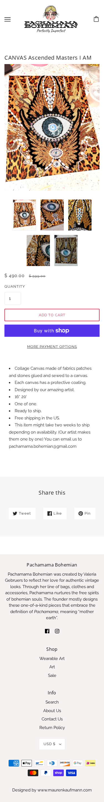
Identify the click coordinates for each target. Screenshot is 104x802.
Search (52, 702)
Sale (52, 675)
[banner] (51, 19)
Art (52, 666)
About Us (52, 710)
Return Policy (52, 727)
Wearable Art (52, 658)
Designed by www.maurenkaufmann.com (52, 790)
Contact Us (52, 719)
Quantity (12, 286)
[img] (47, 631)
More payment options (52, 347)
